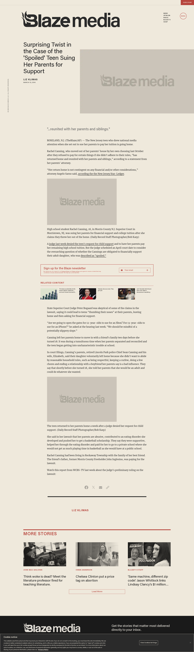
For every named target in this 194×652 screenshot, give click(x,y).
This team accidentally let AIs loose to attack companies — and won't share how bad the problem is (67, 290)
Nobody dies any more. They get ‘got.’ (106, 289)
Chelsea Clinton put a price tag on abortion (95, 578)
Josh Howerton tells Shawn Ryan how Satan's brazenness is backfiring (144, 290)
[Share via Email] (100, 487)
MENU (183, 16)
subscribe (187, 2)
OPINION (166, 15)
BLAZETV (167, 20)
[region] (97, 643)
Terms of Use (75, 271)
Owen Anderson (84, 570)
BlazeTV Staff (135, 570)
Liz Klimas (30, 80)
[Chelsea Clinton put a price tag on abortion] (97, 554)
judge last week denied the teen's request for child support (81, 243)
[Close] (190, 642)
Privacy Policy (65, 271)
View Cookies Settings (148, 642)
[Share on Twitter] (93, 487)
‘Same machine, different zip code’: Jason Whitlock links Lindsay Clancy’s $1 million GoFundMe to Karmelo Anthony (148, 581)
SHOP (165, 22)
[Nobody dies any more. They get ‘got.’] (87, 293)
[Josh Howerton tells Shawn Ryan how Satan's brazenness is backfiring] (126, 293)
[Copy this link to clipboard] (107, 487)
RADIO (165, 17)
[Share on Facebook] (86, 487)
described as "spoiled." (93, 255)
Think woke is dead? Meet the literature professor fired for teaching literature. (44, 580)
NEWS (165, 13)
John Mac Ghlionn (32, 570)
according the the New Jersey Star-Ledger (101, 173)
